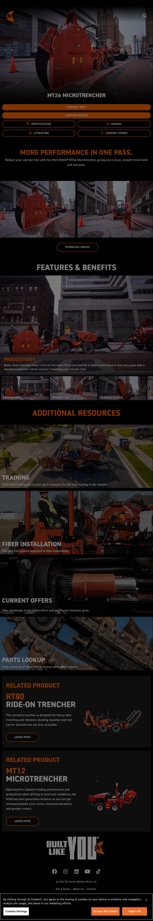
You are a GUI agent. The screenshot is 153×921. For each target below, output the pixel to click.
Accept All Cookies (105, 911)
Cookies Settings (16, 911)
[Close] (146, 899)
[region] (76, 906)
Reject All (134, 911)
